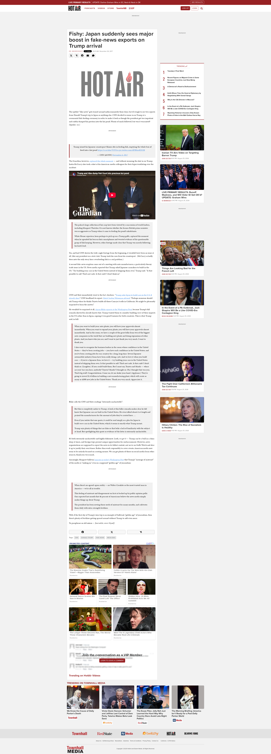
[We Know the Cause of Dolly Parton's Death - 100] (83, 697)
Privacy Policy (147, 741)
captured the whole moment (101, 161)
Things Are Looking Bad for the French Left (178, 269)
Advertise (126, 741)
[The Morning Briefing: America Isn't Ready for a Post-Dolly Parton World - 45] (188, 697)
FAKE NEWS (100, 538)
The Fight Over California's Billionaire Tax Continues (182, 385)
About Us (98, 741)
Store (111, 8)
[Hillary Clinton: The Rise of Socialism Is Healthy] (182, 410)
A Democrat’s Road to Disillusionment (181, 87)
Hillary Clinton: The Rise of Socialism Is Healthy (181, 426)
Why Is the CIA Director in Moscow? (180, 100)
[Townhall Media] (75, 749)
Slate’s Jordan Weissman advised (116, 298)
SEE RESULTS (197, 2)
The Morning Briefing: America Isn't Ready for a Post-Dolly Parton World (186, 713)
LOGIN (194, 8)
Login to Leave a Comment (112, 660)
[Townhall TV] (122, 8)
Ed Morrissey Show (108, 741)
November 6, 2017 (120, 155)
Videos (101, 8)
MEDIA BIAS (111, 538)
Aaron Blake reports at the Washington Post (113, 309)
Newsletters (118, 741)
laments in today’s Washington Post (109, 459)
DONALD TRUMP (87, 538)
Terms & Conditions (135, 741)
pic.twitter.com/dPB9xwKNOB (132, 150)
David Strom (166, 431)
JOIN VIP (185, 8)
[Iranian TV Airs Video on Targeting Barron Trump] (182, 137)
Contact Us (155, 741)
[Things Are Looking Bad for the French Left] (182, 253)
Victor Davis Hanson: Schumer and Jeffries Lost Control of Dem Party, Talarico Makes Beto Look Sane (117, 715)
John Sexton (166, 158)
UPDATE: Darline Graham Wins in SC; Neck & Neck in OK (116, 2)
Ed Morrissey (76, 51)
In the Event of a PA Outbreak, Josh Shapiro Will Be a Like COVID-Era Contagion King (181, 310)
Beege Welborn (167, 316)
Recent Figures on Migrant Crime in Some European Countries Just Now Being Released (183, 80)
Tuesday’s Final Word (175, 71)
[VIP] (132, 8)
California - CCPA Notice (168, 741)
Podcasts (90, 8)
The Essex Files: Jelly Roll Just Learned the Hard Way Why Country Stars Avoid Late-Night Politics (152, 715)
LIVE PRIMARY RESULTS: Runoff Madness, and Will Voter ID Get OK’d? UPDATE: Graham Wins (182, 195)
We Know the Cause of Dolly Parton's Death (80, 712)
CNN (76, 538)
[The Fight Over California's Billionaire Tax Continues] (182, 369)
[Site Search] (201, 8)
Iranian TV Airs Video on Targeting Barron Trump (180, 154)
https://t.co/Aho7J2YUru (108, 150)
